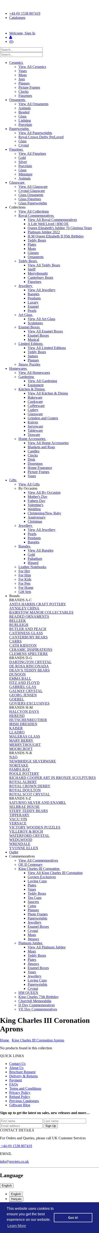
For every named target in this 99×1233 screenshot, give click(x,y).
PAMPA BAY (19, 769)
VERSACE (17, 823)
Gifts (13, 480)
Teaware (34, 435)
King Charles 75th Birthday (38, 997)
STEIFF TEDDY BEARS (28, 811)
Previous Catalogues (24, 1101)
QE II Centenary (30, 864)
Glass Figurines (29, 199)
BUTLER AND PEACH (27, 629)
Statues (33, 356)
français (16, 1199)
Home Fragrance (40, 468)
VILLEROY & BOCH (26, 831)
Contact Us (17, 1064)
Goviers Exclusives (42, 877)
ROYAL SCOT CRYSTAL (29, 794)
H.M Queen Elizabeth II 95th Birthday (56, 236)
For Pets (24, 583)
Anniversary (37, 517)
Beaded (23, 112)
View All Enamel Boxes (45, 331)
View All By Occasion (44, 492)
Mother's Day (37, 497)
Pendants (34, 298)
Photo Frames (38, 914)
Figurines (25, 96)
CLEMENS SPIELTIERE (28, 654)
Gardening (26, 377)
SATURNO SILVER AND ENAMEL (37, 802)
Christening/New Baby (44, 513)
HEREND (17, 716)
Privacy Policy (19, 1093)
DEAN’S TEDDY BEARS (29, 670)
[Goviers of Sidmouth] (49, 25)
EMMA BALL (20, 678)
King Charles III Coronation (39, 869)
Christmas (35, 521)
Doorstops (35, 464)
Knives (33, 422)
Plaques (24, 83)
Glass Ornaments (30, 195)
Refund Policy (19, 1097)
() (11, 41)
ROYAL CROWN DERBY (29, 786)
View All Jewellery (41, 290)
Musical (33, 339)
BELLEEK (17, 621)
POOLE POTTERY (24, 774)
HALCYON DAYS (24, 712)
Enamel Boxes (29, 327)
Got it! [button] (73, 1217)
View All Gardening (42, 381)
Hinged (33, 563)
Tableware (35, 430)
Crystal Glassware (31, 191)
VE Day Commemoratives (37, 1009)
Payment (15, 1080)
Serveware (35, 426)
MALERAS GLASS (24, 736)
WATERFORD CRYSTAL (29, 836)
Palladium (35, 559)
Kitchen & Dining (32, 389)
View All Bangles (40, 550)
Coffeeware (36, 406)
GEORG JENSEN (23, 695)
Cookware (35, 401)
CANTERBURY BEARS (28, 637)
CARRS (15, 641)
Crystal (23, 145)
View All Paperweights (35, 133)
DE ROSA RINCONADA (29, 666)
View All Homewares (34, 373)
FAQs (13, 1084)
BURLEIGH (18, 625)
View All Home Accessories (48, 443)
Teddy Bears (37, 240)
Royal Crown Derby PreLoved (41, 137)
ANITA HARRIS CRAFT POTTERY (37, 604)
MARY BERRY (21, 740)
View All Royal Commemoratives (52, 220)
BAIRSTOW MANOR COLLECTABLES (41, 612)
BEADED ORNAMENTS (29, 616)
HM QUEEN (28, 993)
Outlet (13, 852)
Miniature (25, 174)
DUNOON (17, 674)
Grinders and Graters (43, 418)
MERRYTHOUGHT (25, 745)
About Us (16, 1068)
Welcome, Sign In (22, 33)
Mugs (22, 75)
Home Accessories (32, 439)
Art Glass (25, 315)
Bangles (33, 294)
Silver (22, 162)
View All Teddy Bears (44, 265)
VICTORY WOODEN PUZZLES (34, 827)
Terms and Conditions (25, 1088)
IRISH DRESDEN (23, 724)
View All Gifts (29, 484)
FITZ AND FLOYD (24, 683)
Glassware (17, 182)
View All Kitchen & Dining (48, 393)
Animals (24, 108)
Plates (32, 244)
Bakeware (35, 397)
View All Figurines (32, 153)
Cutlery (33, 410)
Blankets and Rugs (41, 447)
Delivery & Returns (23, 1076)
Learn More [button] (16, 1226)
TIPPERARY (19, 815)
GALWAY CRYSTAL (26, 691)
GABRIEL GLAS (22, 687)
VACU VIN (18, 819)
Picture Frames (29, 87)
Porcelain (25, 125)
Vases (22, 71)
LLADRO (17, 732)
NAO (13, 757)
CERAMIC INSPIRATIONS (30, 650)
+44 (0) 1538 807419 (24, 13)
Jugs (21, 79)
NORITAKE (18, 765)
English (7, 1185)
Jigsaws (33, 939)
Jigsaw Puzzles (29, 364)
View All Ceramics (32, 67)
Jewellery (25, 286)
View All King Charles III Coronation (55, 873)
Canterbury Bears (40, 277)
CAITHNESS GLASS (26, 633)
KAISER (16, 728)
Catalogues (17, 18)
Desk (31, 459)
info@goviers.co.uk (14, 1161)
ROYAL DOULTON (25, 790)
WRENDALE (19, 844)
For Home (25, 588)
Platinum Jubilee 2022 (44, 232)
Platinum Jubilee (30, 943)
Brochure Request (22, 1072)
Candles (33, 451)
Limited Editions (31, 344)
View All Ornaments (33, 104)
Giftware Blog (19, 1105)
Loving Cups (37, 881)
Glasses (33, 253)
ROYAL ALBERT (23, 782)
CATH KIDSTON (23, 645)
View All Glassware (33, 187)
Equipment (36, 385)
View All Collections (33, 211)
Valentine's (35, 505)
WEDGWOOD (20, 840)
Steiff (31, 269)
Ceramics (16, 63)
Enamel (33, 306)
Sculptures (35, 323)
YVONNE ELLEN (23, 848)
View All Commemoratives (38, 860)
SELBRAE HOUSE (24, 807)
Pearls (32, 311)
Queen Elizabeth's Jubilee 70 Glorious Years (60, 228)
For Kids (24, 579)
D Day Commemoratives (36, 1005)
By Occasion (28, 488)
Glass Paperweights (32, 203)
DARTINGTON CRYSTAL (30, 662)
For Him (24, 575)
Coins (32, 906)
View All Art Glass (41, 319)
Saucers (33, 902)
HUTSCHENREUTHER (28, 720)
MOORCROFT (21, 749)
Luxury (33, 302)
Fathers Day (36, 501)
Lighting (24, 120)
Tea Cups (34, 898)
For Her (24, 571)
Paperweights (19, 129)
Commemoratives (22, 856)
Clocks (23, 91)
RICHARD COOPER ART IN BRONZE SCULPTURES (52, 778)
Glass (22, 116)
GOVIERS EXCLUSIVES (29, 703)
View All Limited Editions (47, 348)
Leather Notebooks (32, 567)
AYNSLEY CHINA (24, 608)
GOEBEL (16, 699)
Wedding (34, 509)
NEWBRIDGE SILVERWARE (32, 761)
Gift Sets (24, 592)
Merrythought (38, 273)
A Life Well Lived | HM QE (48, 224)
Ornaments (17, 100)
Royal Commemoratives (36, 215)
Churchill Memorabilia (34, 1001)
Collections (17, 207)
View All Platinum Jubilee (47, 947)
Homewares (18, 368)
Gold (22, 158)
